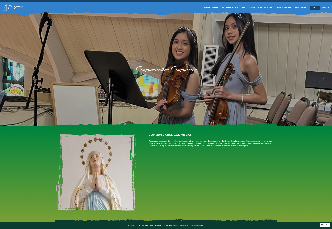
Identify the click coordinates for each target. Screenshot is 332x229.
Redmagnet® (200, 225)
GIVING (313, 8)
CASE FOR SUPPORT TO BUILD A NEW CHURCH (257, 8)
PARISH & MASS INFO (284, 8)
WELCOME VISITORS (211, 8)
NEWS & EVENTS (300, 8)
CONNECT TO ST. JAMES (230, 8)
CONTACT (325, 8)
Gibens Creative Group (181, 225)
